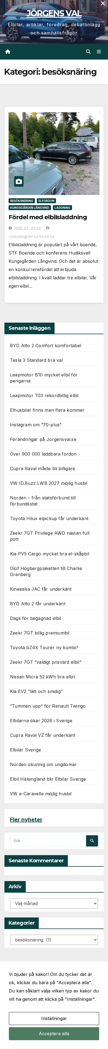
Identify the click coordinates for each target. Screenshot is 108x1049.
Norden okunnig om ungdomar (43, 764)
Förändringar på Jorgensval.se (43, 439)
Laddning (62, 207)
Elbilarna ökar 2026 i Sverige (41, 720)
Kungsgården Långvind (29, 207)
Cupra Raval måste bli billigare (42, 468)
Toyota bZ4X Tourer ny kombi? (44, 647)
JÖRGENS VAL (54, 13)
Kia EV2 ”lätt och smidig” (36, 691)
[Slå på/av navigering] (99, 51)
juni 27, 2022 (28, 228)
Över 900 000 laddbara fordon (43, 454)
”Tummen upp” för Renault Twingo (48, 706)
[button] (88, 51)
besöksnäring (21, 200)
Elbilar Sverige (25, 750)
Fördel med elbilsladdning (48, 217)
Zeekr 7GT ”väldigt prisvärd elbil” (45, 662)
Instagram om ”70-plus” (35, 424)
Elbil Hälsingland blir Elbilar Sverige (48, 779)
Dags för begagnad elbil (35, 618)
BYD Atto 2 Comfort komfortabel (45, 345)
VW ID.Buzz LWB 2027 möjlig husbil (49, 483)
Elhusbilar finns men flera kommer (47, 410)
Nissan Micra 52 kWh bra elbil (42, 676)
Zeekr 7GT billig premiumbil (39, 633)
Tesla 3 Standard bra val (36, 360)
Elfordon (46, 200)
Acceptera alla (54, 1033)
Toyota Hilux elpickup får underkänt (49, 518)
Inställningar (54, 1018)
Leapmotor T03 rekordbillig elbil (44, 395)
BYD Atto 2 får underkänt (37, 603)
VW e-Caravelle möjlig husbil (41, 793)
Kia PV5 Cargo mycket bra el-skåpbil (49, 553)
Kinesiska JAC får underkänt (40, 589)
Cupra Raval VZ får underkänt (42, 735)
